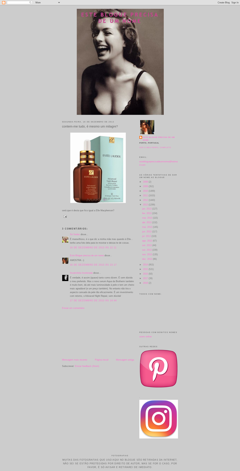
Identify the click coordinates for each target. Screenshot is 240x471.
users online (145, 336)
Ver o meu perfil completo (155, 147)
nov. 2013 (147, 254)
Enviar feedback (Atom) (87, 366)
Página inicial (101, 359)
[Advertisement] (88, 334)
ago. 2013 (147, 240)
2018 (146, 283)
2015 (146, 269)
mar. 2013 (147, 218)
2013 (146, 204)
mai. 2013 (147, 227)
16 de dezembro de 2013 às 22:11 (93, 247)
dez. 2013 (147, 259)
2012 (146, 200)
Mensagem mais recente (74, 359)
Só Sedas (75, 234)
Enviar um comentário (73, 308)
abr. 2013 (147, 222)
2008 (146, 181)
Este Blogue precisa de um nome (87, 255)
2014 (146, 264)
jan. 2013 (147, 208)
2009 (146, 186)
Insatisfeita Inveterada (81, 273)
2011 (146, 195)
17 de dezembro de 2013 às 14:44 (93, 300)
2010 (146, 191)
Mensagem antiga (125, 359)
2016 (146, 273)
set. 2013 (147, 245)
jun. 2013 (147, 231)
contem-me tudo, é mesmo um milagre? (90, 126)
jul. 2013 (146, 236)
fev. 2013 (147, 213)
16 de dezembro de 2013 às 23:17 (93, 264)
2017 (146, 278)
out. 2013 (147, 250)
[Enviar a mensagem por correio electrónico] (64, 216)
